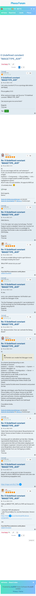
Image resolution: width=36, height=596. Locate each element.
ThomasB (3, 71)
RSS (15, 9)
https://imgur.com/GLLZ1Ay (10, 484)
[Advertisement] (18, 34)
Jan (6, 243)
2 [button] (21, 67)
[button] (24, 67)
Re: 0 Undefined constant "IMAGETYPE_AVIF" (13, 161)
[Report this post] (27, 73)
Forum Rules (7, 9)
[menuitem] (19, 9)
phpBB (13, 587)
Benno (6, 154)
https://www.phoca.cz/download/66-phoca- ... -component (16, 517)
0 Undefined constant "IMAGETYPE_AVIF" (12, 57)
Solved (6, 111)
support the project (6, 273)
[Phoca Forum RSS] (12, 9)
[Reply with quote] (30, 73)
